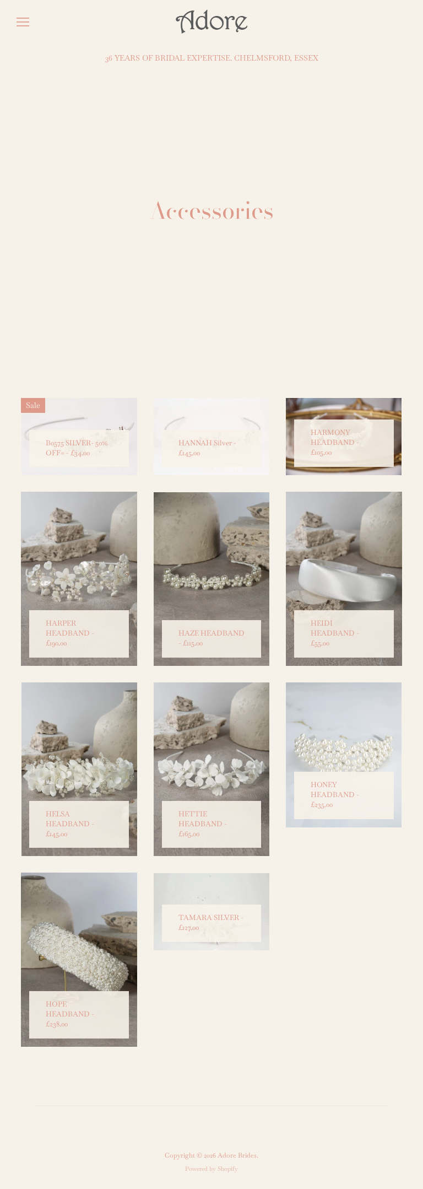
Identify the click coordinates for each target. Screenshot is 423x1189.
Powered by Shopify (211, 1168)
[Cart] (406, 22)
